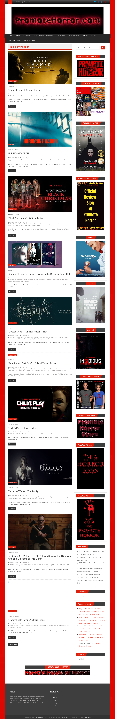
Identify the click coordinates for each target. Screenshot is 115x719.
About (11, 36)
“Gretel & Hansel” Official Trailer (24, 90)
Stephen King (27, 339)
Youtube (55, 706)
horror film (24, 159)
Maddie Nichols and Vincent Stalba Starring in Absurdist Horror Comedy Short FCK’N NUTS (92, 628)
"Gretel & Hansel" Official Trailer (17, 96)
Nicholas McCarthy (46, 497)
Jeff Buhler (39, 497)
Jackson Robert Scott (31, 497)
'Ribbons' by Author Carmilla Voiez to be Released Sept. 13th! (24, 279)
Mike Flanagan (60, 337)
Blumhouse (30, 625)
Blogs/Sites (26, 36)
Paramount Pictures (55, 368)
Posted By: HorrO (13, 94)
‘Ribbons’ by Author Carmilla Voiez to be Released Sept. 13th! (39, 274)
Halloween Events (73, 36)
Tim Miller (52, 370)
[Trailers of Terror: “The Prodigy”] (40, 467)
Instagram (56, 703)
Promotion (11, 144)
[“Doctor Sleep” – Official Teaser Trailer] (40, 311)
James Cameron (35, 368)
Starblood (26, 281)
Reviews (93, 36)
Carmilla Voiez (42, 279)
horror (41, 96)
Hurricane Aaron (37, 159)
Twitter (55, 697)
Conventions (50, 36)
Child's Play (12, 433)
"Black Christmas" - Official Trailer (17, 223)
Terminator (15, 370)
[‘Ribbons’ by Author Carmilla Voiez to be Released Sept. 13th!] (35, 254)
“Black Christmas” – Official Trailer (25, 218)
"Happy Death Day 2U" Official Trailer (18, 625)
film (17, 159)
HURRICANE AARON (18, 153)
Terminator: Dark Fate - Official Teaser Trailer (39, 370)
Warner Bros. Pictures (47, 339)
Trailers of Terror (12, 81)
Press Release (12, 265)
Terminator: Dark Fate (24, 370)
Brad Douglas (22, 564)
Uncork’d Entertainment (53, 566)
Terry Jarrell (82, 608)
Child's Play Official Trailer (22, 433)
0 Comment (24, 94)
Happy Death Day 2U (45, 625)
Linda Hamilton (42, 368)
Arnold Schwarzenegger (15, 368)
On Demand (38, 564)
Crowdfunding (61, 36)
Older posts (13, 644)
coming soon (28, 96)
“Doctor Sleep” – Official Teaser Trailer (27, 331)
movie (49, 159)
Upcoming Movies (15, 40)
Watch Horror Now (29, 40)
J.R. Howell (44, 159)
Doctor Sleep (36, 337)
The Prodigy (15, 498)
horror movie (30, 159)
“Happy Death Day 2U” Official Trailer (26, 620)
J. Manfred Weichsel (84, 617)
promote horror (46, 96)
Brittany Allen (13, 497)
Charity (41, 36)
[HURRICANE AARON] (40, 129)
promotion (60, 159)
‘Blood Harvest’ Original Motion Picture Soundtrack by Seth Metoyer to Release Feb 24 (92, 637)
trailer (22, 225)
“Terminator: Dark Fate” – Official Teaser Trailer (32, 363)
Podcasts (85, 36)
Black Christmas (30, 223)
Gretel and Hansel (35, 96)
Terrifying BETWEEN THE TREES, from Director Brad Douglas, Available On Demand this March (39, 557)
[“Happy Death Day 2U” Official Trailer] (40, 597)
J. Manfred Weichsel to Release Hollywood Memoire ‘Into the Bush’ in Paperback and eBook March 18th (92, 620)
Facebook (56, 700)
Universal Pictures (36, 225)
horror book (58, 279)
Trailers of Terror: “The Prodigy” (24, 491)
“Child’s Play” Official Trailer (22, 428)
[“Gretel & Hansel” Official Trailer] (40, 67)
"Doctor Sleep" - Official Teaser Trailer (18, 337)
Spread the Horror (55, 96)
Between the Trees (14, 564)
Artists (18, 36)
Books (35, 36)
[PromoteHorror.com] (57, 20)
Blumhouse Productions (40, 223)
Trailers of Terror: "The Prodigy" (37, 498)
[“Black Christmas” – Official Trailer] (40, 194)
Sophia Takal (17, 225)
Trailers (61, 96)
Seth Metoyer (82, 634)
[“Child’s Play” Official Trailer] (40, 403)
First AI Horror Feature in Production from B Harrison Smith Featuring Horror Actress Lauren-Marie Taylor (91, 611)
